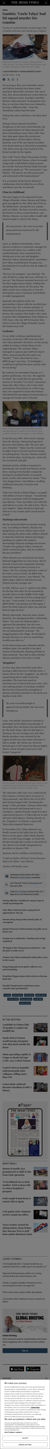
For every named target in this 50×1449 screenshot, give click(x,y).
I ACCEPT (25, 1438)
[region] (25, 1414)
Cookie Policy (35, 1407)
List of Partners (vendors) (13, 1432)
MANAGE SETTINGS (25, 1445)
